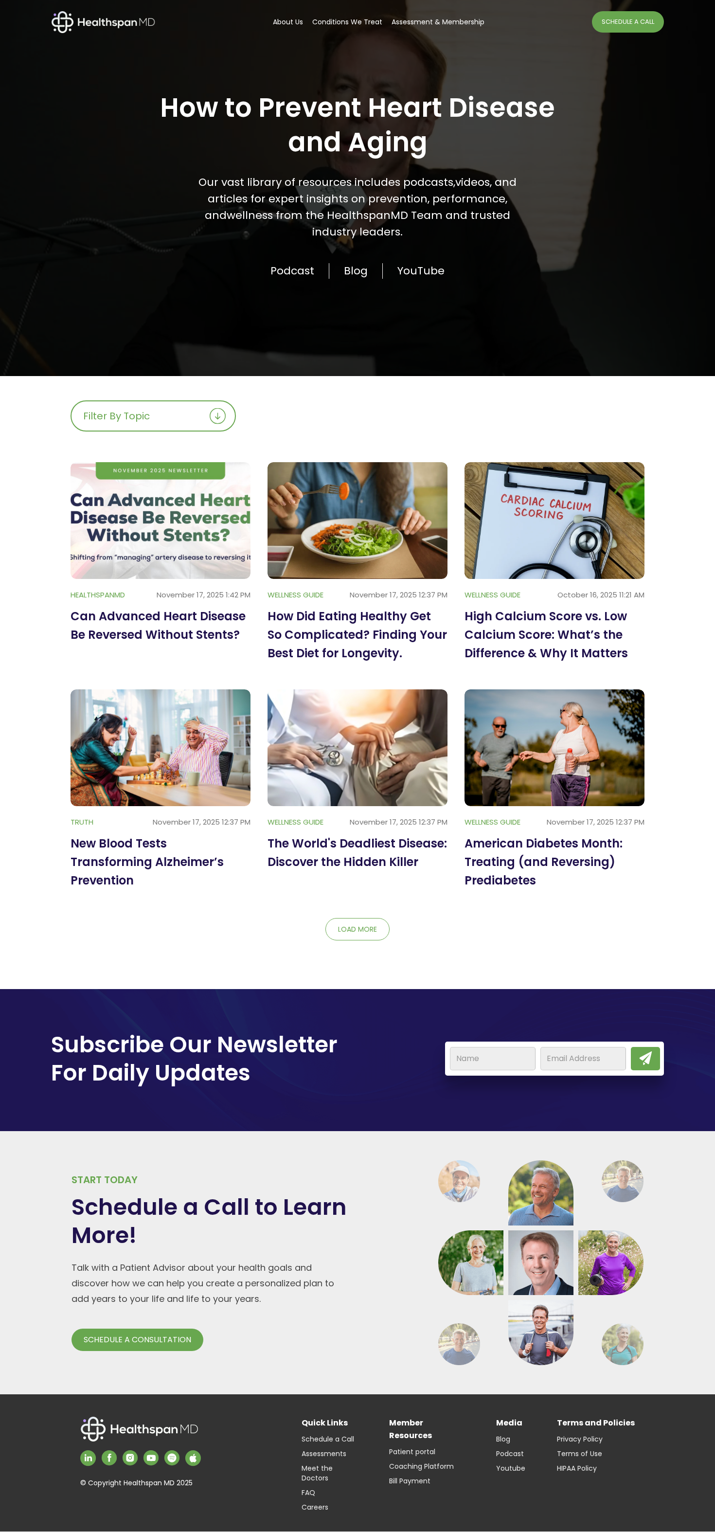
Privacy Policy (580, 1439)
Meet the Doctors (317, 1473)
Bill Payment (409, 1481)
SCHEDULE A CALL (628, 21)
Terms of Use (579, 1454)
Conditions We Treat (347, 22)
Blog (503, 1439)
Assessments (324, 1454)
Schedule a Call (328, 1439)
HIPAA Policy (577, 1468)
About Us (288, 22)
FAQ (308, 1492)
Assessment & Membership (438, 22)
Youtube (510, 1468)
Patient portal (412, 1452)
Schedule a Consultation (137, 1339)
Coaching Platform (421, 1466)
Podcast (510, 1454)
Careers (315, 1507)
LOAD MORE (357, 929)
